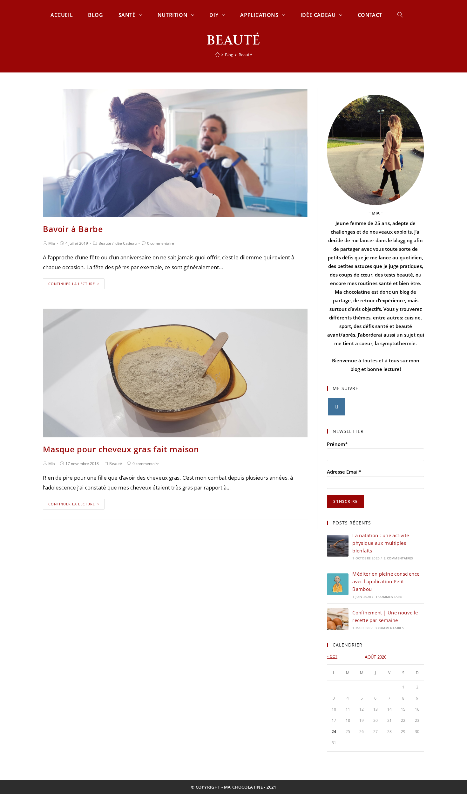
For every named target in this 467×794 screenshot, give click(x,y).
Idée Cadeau (125, 243)
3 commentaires (389, 628)
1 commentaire (389, 596)
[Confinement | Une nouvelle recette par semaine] (338, 619)
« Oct (332, 656)
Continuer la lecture (71, 283)
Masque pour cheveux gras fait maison (121, 449)
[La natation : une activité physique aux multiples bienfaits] (338, 546)
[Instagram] (336, 406)
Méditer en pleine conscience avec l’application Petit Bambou (385, 581)
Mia (51, 243)
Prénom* (337, 444)
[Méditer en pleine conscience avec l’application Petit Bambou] (338, 584)
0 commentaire (160, 243)
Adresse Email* (344, 472)
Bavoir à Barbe (73, 228)
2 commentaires (398, 558)
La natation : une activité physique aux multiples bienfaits (380, 543)
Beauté (104, 243)
